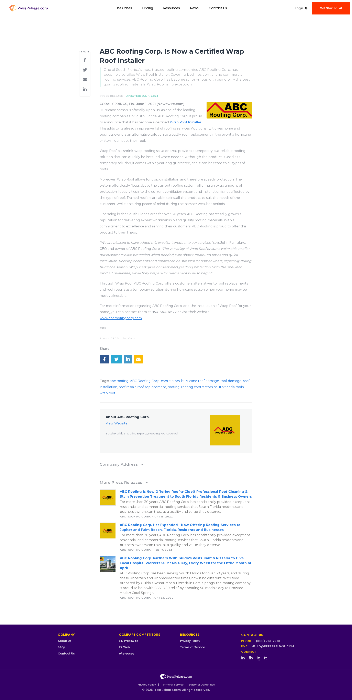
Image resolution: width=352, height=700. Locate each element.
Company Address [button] (119, 464)
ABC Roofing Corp (145, 381)
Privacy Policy (190, 641)
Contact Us (218, 8)
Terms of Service (192, 647)
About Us (65, 641)
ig (259, 658)
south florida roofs (229, 387)
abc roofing (119, 381)
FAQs (61, 647)
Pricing (147, 8)
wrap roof (107, 393)
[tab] (176, 464)
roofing (174, 387)
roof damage (230, 381)
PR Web (124, 647)
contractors (170, 381)
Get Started (328, 8)
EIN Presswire (128, 641)
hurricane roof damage (200, 381)
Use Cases (124, 8)
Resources (171, 8)
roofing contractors (197, 387)
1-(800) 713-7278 (266, 641)
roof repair (127, 387)
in (243, 658)
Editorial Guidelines (202, 685)
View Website (117, 423)
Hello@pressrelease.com (273, 646)
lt (265, 658)
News (194, 8)
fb (251, 658)
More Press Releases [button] (121, 482)
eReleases (126, 653)
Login (299, 8)
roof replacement (151, 387)
